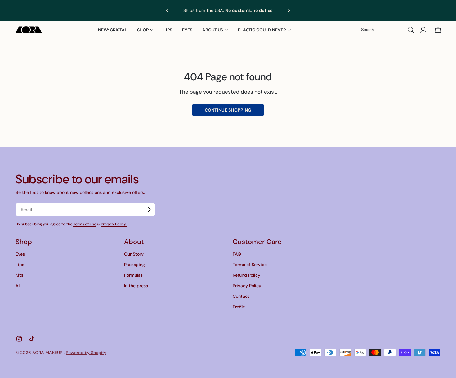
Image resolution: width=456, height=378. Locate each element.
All (18, 285)
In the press (136, 285)
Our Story (134, 254)
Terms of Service (250, 264)
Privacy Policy (247, 285)
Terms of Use (84, 224)
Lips (20, 264)
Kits (19, 275)
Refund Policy (246, 275)
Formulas (133, 275)
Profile (239, 307)
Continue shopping (228, 110)
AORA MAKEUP (48, 352)
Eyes (20, 254)
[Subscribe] (149, 209)
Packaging (134, 264)
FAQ (237, 254)
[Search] (410, 30)
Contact (241, 296)
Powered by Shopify (86, 352)
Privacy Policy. (114, 224)
